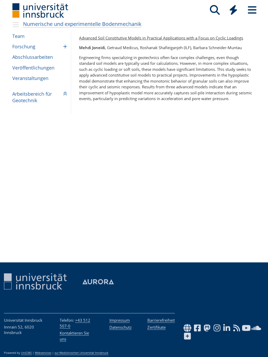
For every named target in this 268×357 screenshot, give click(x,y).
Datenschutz (120, 327)
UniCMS (26, 353)
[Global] (233, 10)
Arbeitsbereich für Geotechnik (32, 97)
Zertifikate (156, 327)
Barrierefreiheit (161, 320)
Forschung (23, 46)
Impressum (119, 320)
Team (18, 36)
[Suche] (214, 10)
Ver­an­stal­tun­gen (30, 78)
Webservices (43, 353)
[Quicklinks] (233, 10)
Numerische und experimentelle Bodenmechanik (82, 23)
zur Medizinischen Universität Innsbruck (81, 353)
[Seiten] (252, 10)
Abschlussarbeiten (32, 57)
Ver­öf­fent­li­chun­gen (33, 68)
